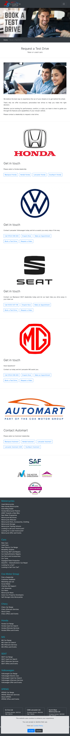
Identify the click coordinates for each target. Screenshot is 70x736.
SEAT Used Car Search (9, 659)
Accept (31, 731)
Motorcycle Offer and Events (11, 533)
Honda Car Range (7, 624)
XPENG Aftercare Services (10, 695)
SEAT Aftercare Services (9, 661)
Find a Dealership (7, 577)
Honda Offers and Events (10, 630)
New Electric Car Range (9, 547)
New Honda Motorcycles (10, 506)
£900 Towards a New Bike (10, 513)
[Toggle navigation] (63, 4)
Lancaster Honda (39, 175)
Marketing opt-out (7, 582)
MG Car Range (6, 640)
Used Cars (5, 545)
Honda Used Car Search (9, 626)
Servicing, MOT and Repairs (10, 552)
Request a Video (26, 241)
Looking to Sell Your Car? (10, 567)
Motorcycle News (7, 593)
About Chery (5, 611)
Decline (38, 731)
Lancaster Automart (44, 442)
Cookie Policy (38, 726)
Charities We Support (8, 586)
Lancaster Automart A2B (13, 447)
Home (6, 40)
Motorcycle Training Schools (11, 526)
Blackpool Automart (12, 442)
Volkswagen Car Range (9, 673)
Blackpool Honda (11, 175)
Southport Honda (55, 175)
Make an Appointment (42, 236)
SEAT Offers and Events (9, 663)
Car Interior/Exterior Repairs (11, 554)
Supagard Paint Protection (10, 560)
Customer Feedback (8, 579)
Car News (4, 590)
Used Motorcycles (7, 504)
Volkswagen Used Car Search (11, 678)
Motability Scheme (7, 549)
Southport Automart (33, 447)
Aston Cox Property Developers (12, 595)
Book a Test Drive (11, 241)
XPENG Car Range (7, 692)
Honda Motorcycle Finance (10, 511)
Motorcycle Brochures (9, 517)
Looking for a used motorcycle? (12, 531)
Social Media (5, 584)
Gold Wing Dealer (7, 509)
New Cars (4, 543)
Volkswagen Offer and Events (11, 682)
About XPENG (6, 697)
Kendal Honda (25, 175)
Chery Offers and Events (9, 614)
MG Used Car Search (8, 642)
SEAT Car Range (7, 657)
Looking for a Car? (7, 565)
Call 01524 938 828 (12, 236)
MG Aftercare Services (9, 645)
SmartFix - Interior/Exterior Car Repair (14, 563)
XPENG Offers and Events (10, 699)
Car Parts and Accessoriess (10, 556)
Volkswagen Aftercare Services (12, 680)
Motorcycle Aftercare (8, 520)
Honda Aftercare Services (10, 628)
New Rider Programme (9, 515)
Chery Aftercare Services (10, 609)
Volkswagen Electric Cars (10, 676)
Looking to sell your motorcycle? (12, 528)
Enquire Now (26, 236)
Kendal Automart (28, 442)
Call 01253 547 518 (11, 305)
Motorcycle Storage (8, 524)
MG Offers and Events (9, 647)
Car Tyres (4, 558)
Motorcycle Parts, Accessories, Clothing (15, 522)
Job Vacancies (6, 588)
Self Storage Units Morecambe (12, 597)
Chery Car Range (7, 607)
